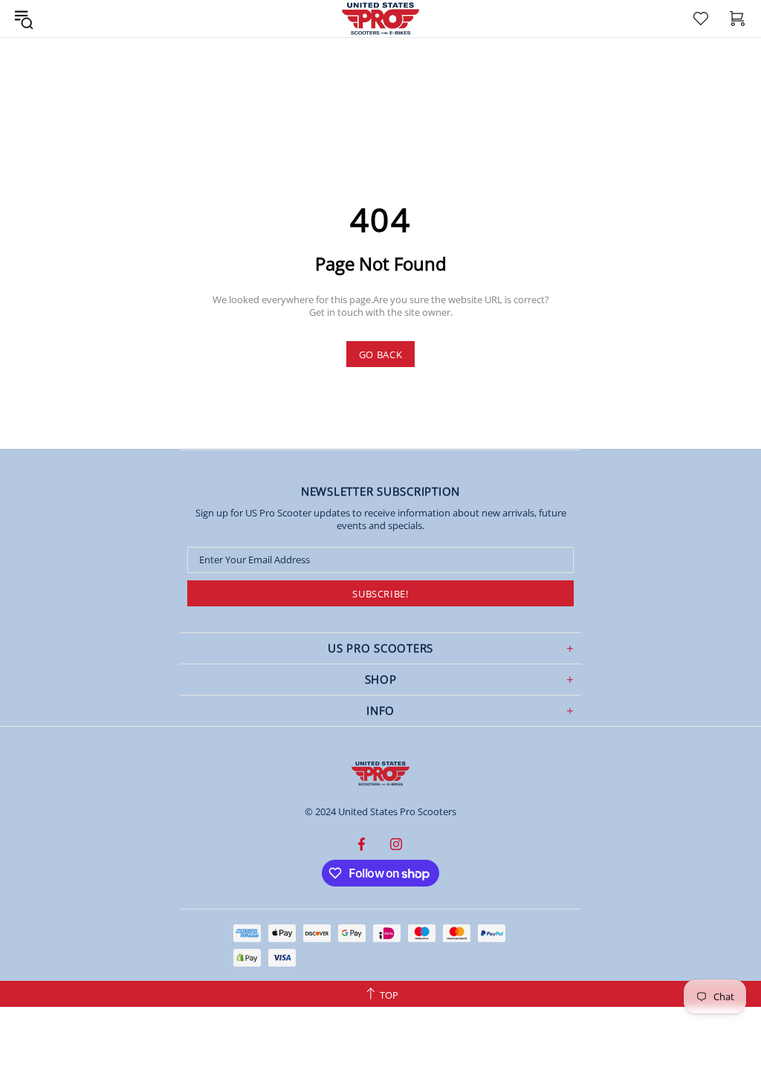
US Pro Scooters (380, 773)
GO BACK (381, 354)
